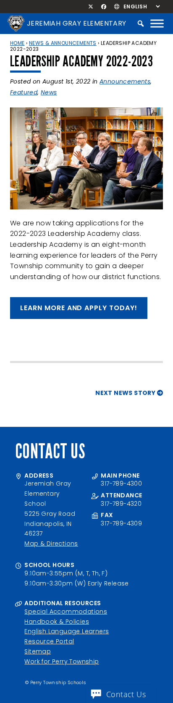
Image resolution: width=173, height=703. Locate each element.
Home (17, 43)
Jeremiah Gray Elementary (76, 23)
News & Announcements (63, 43)
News (49, 92)
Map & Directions (51, 543)
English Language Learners (66, 631)
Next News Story (126, 393)
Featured (23, 92)
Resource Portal (49, 641)
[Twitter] (91, 6)
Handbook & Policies (56, 621)
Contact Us (126, 694)
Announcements (125, 81)
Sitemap (37, 651)
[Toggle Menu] (157, 23)
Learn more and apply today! (78, 308)
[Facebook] (103, 6)
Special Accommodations (65, 611)
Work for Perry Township (61, 661)
